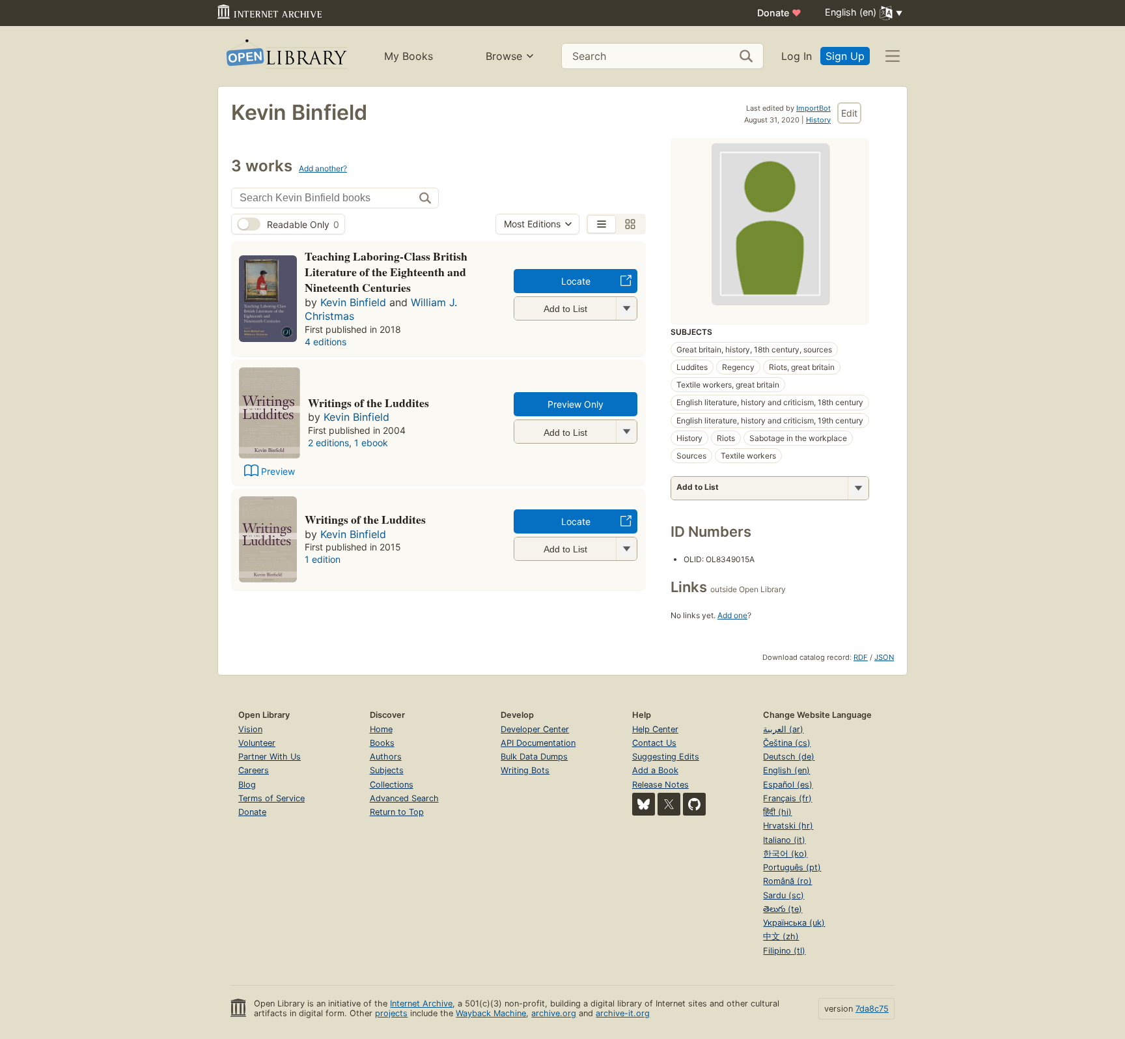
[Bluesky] (643, 804)
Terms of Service (271, 798)
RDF (861, 657)
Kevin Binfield (353, 302)
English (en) (786, 770)
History (818, 119)
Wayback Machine (491, 1013)
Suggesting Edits (665, 756)
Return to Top (397, 812)
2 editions (328, 442)
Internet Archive (421, 1003)
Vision (250, 729)
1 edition (322, 559)
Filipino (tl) (784, 951)
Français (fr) (787, 798)
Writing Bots (525, 770)
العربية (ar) (783, 729)
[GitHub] (694, 804)
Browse (504, 56)
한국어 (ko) (785, 854)
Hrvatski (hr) (788, 826)
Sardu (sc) (783, 895)
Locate (575, 281)
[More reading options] (858, 488)
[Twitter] (669, 804)
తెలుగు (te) (782, 909)
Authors (386, 756)
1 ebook (371, 442)
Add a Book (655, 770)
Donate (779, 12)
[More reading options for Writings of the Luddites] (626, 432)
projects (391, 1013)
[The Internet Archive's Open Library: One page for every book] (285, 56)
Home (381, 729)
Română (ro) (787, 881)
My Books (408, 56)
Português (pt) (792, 867)
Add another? (323, 168)
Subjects (387, 770)
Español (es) (787, 785)
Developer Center (535, 729)
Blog (247, 785)
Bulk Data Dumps (534, 756)
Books (382, 743)
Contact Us (654, 743)
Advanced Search (404, 798)
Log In (796, 56)
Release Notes (660, 785)
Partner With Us (269, 756)
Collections (391, 785)
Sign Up (845, 56)
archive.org (553, 1013)
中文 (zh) (781, 936)
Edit (849, 113)
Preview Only (576, 404)
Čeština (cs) (787, 743)
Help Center (655, 729)
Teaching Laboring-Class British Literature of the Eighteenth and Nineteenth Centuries (386, 272)
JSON (884, 657)
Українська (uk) (794, 923)
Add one (732, 615)
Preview (278, 471)
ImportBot (813, 108)
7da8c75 (872, 1009)
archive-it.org (623, 1013)
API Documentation (538, 743)
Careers (253, 770)
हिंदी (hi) (777, 812)
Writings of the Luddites (368, 402)
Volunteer (256, 743)
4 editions (325, 341)
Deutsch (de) (788, 756)
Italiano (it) (784, 840)
